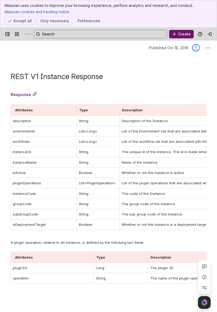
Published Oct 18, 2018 (168, 47)
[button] (71, 110)
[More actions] (208, 48)
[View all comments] (204, 266)
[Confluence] (27, 34)
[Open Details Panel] (204, 277)
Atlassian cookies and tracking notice (36, 12)
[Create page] (204, 287)
